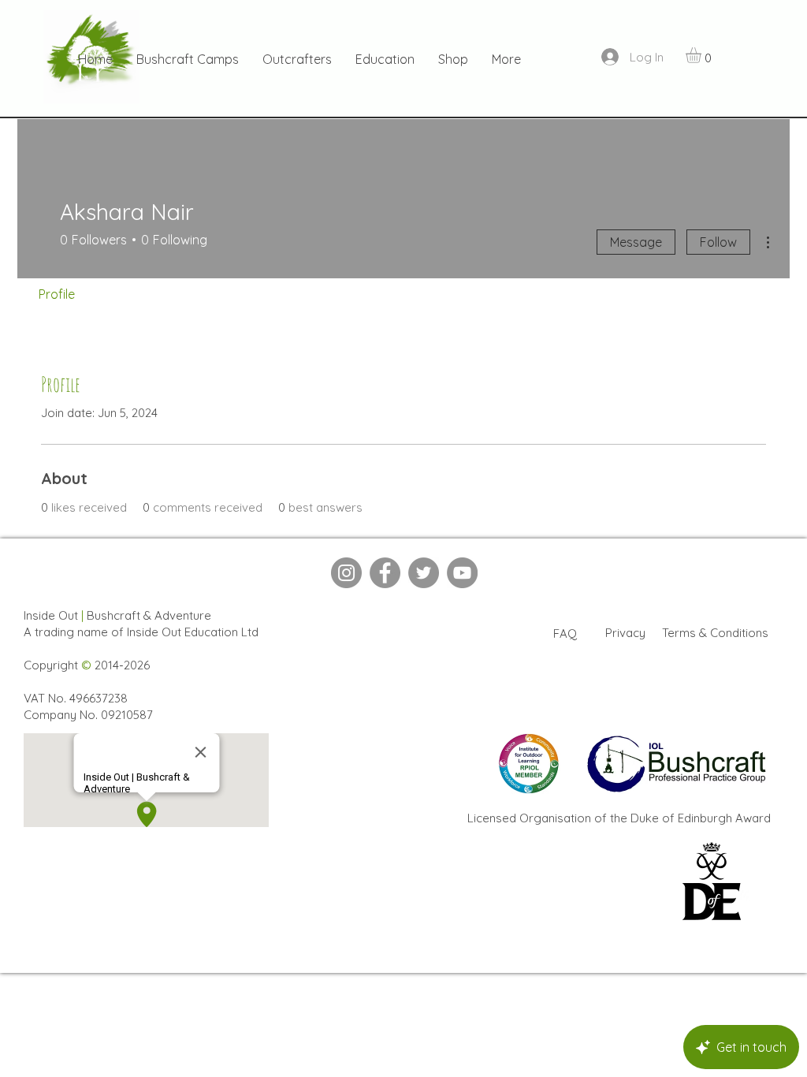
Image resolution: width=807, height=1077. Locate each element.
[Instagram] (346, 572)
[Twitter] (423, 572)
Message (636, 242)
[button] (703, 55)
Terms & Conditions (715, 632)
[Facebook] (385, 572)
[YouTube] (462, 572)
